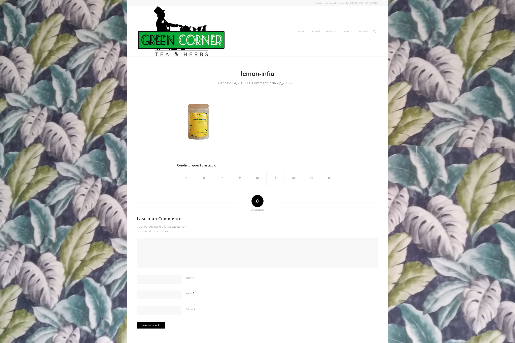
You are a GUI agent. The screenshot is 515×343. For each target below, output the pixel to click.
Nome (190, 277)
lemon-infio (257, 74)
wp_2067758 (287, 83)
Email (190, 293)
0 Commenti (259, 83)
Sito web (191, 308)
